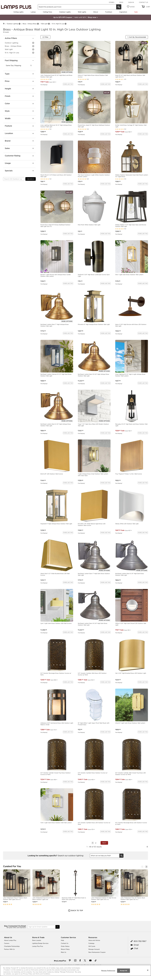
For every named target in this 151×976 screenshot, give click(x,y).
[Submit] (57, 927)
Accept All (123, 970)
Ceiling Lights (18, 12)
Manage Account (94, 949)
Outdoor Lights (65, 12)
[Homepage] (4, 24)
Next (104, 843)
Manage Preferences (108, 970)
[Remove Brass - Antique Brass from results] (38, 24)
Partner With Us (9, 949)
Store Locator (36, 940)
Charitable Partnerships (12, 946)
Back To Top (77, 910)
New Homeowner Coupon (96, 952)
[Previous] (142, 866)
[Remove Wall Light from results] (49, 24)
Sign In (131, 2)
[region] (75, 970)
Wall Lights (82, 12)
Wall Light (44, 24)
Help (62, 940)
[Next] (146, 866)
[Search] (118, 6)
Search (30, 179)
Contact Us (143, 2)
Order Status (65, 946)
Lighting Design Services (40, 943)
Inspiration (123, 12)
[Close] (147, 970)
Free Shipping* (44, 84)
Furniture (108, 12)
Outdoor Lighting (12, 24)
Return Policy (65, 949)
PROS (121, 2)
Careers (6, 943)
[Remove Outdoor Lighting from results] (19, 24)
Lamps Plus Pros (37, 946)
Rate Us (63, 952)
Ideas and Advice (94, 940)
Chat (136, 948)
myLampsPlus (60, 961)
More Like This (68, 84)
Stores (111, 2)
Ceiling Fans (47, 12)
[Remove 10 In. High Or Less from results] (65, 24)
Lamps (33, 12)
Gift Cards (91, 946)
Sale (136, 12)
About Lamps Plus (10, 940)
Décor (95, 12)
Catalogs (91, 943)
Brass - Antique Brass (30, 24)
